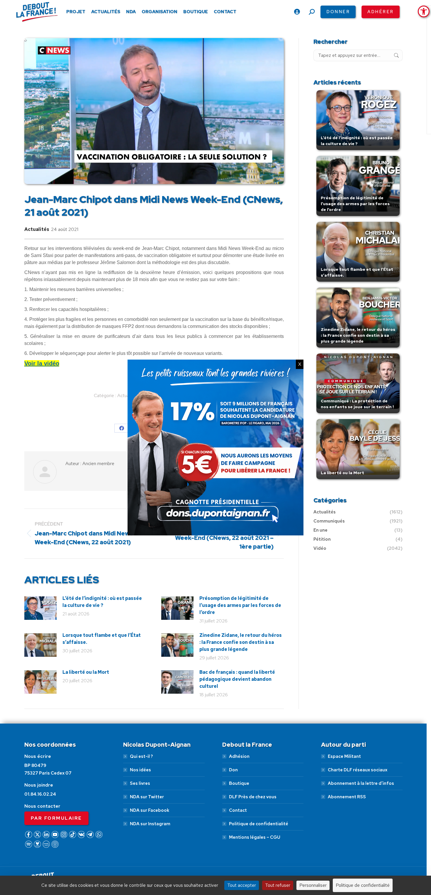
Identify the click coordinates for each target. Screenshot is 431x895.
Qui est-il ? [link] (141, 756)
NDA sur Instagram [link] (150, 824)
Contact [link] (238, 810)
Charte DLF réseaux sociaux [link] (357, 770)
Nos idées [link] (140, 770)
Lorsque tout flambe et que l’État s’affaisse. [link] (101, 638)
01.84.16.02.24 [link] (40, 794)
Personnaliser (313, 885)
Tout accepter (241, 885)
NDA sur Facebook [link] (149, 810)
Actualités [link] (36, 229)
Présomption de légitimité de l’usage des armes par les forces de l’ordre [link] (240, 605)
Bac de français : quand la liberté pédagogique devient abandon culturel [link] (237, 679)
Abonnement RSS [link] (347, 797)
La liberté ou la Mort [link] (85, 672)
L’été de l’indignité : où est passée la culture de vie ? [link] (102, 601)
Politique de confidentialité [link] (258, 824)
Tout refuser (277, 885)
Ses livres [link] (140, 783)
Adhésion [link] (239, 756)
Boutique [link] (239, 783)
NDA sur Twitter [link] (147, 797)
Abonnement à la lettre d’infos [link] (361, 783)
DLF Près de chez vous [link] (252, 797)
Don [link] (233, 770)
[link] (424, 11)
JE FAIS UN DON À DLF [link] (332, 864)
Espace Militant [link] (344, 756)
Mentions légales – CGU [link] (254, 837)
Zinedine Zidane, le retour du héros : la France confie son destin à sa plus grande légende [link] (240, 642)
